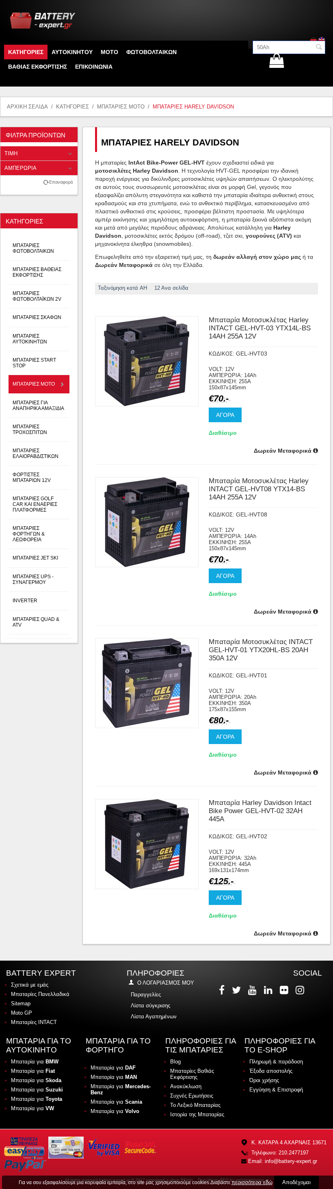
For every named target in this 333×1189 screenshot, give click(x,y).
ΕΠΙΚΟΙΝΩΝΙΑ (93, 66)
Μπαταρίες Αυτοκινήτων (30, 339)
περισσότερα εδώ (251, 1182)
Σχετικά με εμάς (29, 985)
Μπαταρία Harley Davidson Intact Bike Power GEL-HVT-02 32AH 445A (260, 811)
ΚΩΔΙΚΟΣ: (221, 354)
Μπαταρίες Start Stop (34, 363)
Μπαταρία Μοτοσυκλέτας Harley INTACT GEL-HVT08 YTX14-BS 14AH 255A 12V (259, 489)
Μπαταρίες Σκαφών (37, 317)
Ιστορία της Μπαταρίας (197, 1114)
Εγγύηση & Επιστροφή (276, 1090)
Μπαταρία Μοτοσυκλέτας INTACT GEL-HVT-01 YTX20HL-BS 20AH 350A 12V (261, 650)
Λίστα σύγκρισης (150, 1005)
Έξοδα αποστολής (270, 1071)
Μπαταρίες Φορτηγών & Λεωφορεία (29, 533)
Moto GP (21, 1013)
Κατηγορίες (25, 52)
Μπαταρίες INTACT (34, 1022)
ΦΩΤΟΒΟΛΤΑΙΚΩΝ (151, 52)
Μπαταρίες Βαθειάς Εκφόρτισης (37, 272)
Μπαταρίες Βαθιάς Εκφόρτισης (192, 1074)
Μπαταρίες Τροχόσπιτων (30, 429)
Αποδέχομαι (296, 1182)
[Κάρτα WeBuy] (66, 1147)
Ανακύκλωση (185, 1086)
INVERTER (25, 600)
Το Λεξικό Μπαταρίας (195, 1105)
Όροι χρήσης (264, 1080)
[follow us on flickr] (285, 990)
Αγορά (225, 415)
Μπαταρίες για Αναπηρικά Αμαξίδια (38, 405)
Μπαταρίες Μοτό (121, 107)
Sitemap (20, 1003)
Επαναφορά (61, 182)
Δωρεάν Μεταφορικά (283, 450)
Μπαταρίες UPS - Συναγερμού (33, 579)
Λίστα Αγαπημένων (154, 1016)
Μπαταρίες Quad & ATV (36, 622)
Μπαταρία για (34, 1062)
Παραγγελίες (146, 995)
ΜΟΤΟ (109, 52)
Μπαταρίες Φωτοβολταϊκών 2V (37, 296)
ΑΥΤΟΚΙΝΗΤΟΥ (72, 52)
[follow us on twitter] (237, 990)
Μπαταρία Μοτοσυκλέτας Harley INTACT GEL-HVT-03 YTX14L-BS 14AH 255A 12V (260, 328)
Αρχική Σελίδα (27, 107)
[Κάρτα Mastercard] (140, 1147)
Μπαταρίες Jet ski (35, 558)
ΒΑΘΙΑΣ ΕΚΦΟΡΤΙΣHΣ (37, 66)
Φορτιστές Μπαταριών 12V (32, 477)
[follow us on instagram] (301, 990)
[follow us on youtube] (253, 990)
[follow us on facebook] (222, 990)
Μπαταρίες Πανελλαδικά (40, 994)
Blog (175, 1062)
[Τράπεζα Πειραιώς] (24, 1147)
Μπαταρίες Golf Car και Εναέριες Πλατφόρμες (35, 504)
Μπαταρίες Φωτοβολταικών (33, 248)
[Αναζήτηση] (319, 48)
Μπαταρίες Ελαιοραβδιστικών (35, 453)
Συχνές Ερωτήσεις (191, 1096)
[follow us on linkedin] (269, 990)
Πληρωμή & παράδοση (276, 1062)
